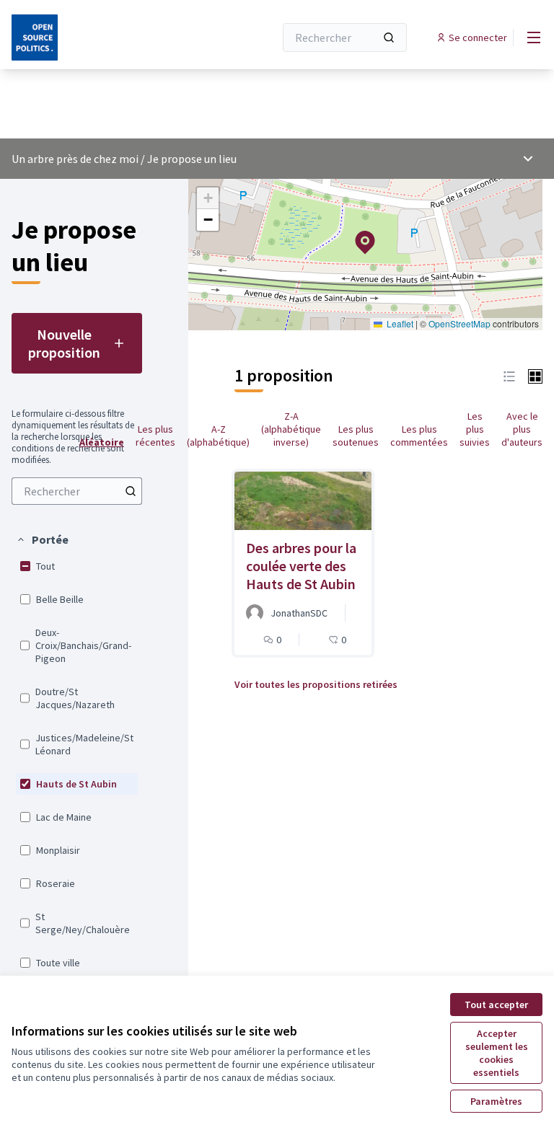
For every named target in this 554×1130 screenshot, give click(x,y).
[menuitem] (77, 491)
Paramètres (496, 1101)
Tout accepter (496, 1004)
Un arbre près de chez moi (75, 158)
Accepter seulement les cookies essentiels (496, 1053)
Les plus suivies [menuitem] (475, 429)
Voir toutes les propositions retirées (315, 684)
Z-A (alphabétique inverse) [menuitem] (291, 429)
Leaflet (398, 323)
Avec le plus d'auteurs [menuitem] (521, 429)
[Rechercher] (388, 37)
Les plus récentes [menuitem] (155, 436)
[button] (42, 539)
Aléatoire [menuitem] (101, 442)
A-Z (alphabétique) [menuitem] (218, 436)
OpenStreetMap (459, 323)
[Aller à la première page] (107, 37)
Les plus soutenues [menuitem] (356, 436)
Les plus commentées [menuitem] (419, 436)
